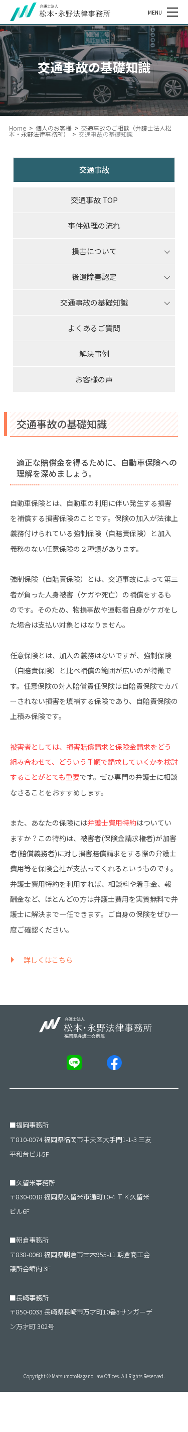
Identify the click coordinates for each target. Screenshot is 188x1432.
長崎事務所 (32, 1297)
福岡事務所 (32, 1125)
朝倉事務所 (32, 1240)
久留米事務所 (35, 1182)
